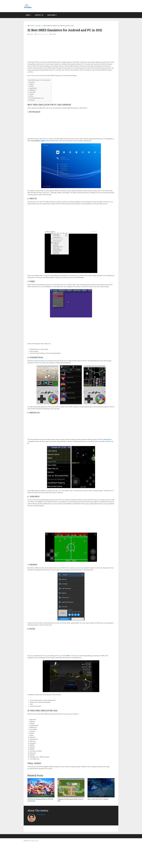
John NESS (30, 502)
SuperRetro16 (38, 361)
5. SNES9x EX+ (32, 90)
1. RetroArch (31, 82)
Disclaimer (51, 15)
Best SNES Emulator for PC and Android (39, 80)
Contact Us (39, 15)
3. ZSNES (30, 86)
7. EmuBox (31, 94)
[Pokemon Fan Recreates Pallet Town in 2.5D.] (71, 787)
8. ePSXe (30, 96)
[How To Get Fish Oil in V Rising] (101, 787)
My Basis (26, 840)
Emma (31, 34)
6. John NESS (32, 92)
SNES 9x (59, 202)
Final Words (31, 100)
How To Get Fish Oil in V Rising (98, 799)
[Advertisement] (71, 49)
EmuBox (42, 568)
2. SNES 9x (31, 84)
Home (28, 15)
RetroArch (45, 139)
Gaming (37, 25)
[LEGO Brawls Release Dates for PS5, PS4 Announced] (40, 787)
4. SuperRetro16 (32, 88)
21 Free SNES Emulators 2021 (36, 98)
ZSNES (70, 284)
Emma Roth (41, 814)
